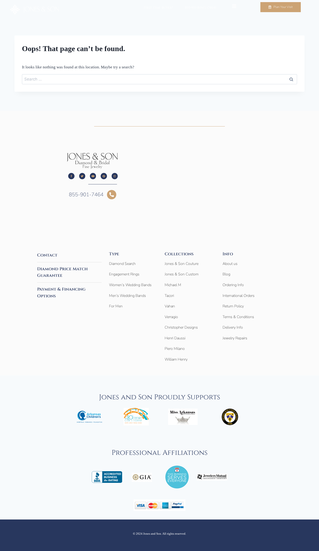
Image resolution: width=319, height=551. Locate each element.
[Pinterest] (104, 176)
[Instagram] (115, 176)
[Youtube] (93, 176)
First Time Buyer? (158, 7)
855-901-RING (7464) (200, 7)
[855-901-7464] (111, 194)
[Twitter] (82, 176)
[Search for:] (159, 79)
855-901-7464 (86, 194)
